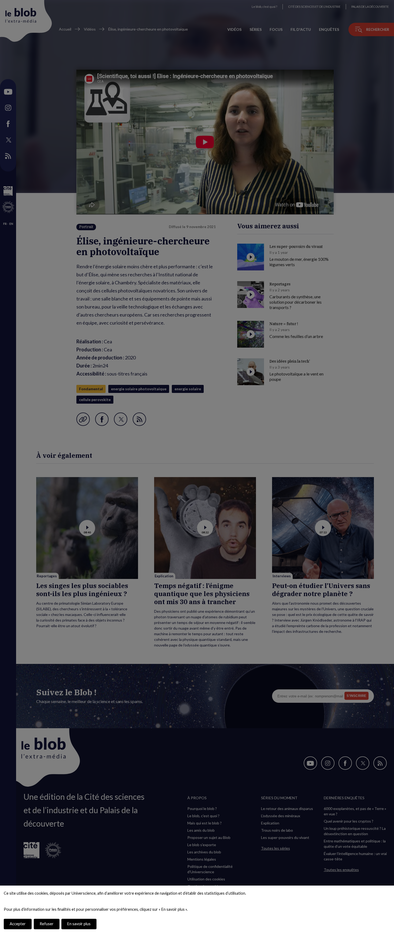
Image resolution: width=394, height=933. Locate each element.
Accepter (18, 923)
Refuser (47, 923)
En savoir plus (79, 923)
